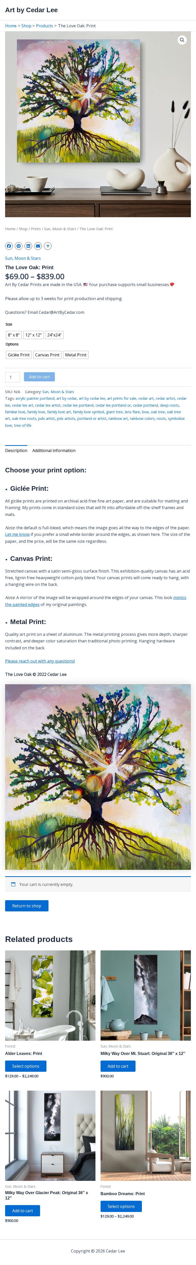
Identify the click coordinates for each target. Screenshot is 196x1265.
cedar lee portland (78, 405)
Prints (36, 228)
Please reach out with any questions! (40, 661)
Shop (23, 228)
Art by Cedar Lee (31, 10)
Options (12, 344)
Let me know (17, 534)
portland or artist (91, 418)
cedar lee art (22, 405)
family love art (59, 411)
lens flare (132, 411)
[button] (182, 40)
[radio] (13, 335)
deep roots (169, 405)
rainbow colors (142, 418)
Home (10, 228)
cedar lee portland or (113, 405)
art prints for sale (121, 398)
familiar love (15, 411)
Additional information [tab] (54, 450)
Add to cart (39, 377)
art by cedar (66, 398)
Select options (25, 1066)
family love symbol (88, 411)
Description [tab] (16, 450)
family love (36, 411)
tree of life (22, 425)
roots (161, 418)
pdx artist (46, 418)
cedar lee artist (47, 405)
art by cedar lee (92, 398)
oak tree (158, 411)
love (145, 411)
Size (9, 324)
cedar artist (165, 398)
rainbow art (118, 418)
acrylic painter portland (35, 398)
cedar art (146, 398)
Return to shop (26, 906)
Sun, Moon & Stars (60, 228)
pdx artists (66, 418)
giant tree (114, 411)
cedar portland (145, 405)
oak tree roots (24, 418)
